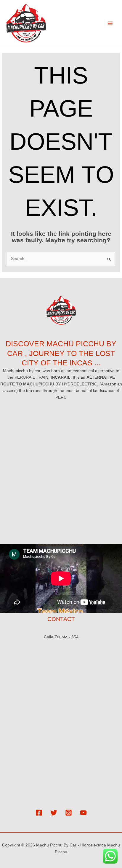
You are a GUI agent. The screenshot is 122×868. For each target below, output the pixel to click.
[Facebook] (39, 812)
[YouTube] (83, 812)
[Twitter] (53, 812)
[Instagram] (68, 812)
